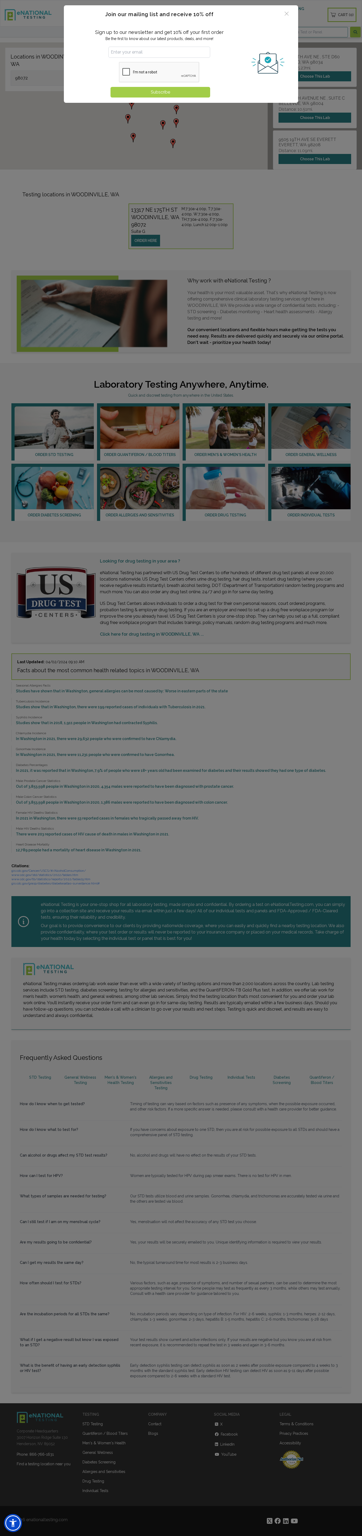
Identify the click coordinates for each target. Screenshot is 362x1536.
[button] (13, 1523)
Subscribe (160, 92)
